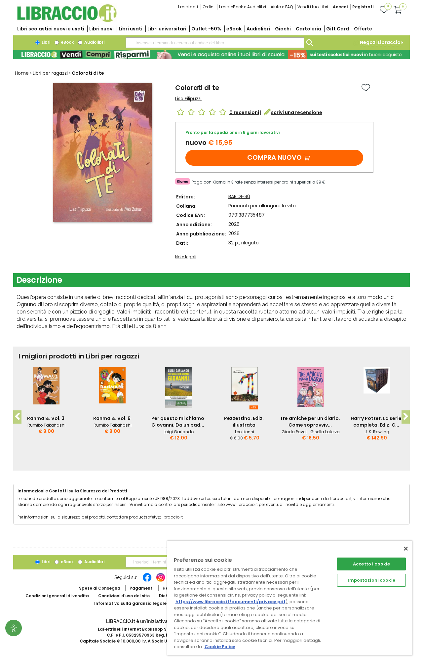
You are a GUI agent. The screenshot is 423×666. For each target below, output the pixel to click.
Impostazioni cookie (371, 580)
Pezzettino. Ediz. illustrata (244, 421)
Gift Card (337, 28)
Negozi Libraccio (380, 42)
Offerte (363, 28)
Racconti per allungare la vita (262, 205)
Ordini (208, 7)
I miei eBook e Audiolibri (242, 7)
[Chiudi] (406, 549)
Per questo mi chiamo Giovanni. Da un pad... (177, 421)
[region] (289, 598)
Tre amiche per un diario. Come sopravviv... (310, 421)
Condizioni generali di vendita (57, 596)
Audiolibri (258, 28)
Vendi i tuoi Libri (312, 7)
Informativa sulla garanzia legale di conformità (145, 603)
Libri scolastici (50, 28)
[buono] (211, 54)
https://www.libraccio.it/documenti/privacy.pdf (230, 602)
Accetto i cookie (371, 564)
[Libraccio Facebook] (147, 580)
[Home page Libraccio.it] (67, 20)
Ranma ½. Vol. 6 (112, 418)
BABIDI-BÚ (239, 196)
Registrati (362, 7)
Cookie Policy (220, 647)
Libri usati (130, 28)
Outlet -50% (206, 28)
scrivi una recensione (296, 112)
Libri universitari (166, 28)
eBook (234, 28)
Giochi (283, 28)
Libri (45, 42)
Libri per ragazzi (50, 73)
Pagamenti (141, 588)
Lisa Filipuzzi (188, 98)
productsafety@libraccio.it (156, 517)
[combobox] (215, 42)
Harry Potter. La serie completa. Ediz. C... (376, 421)
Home (22, 73)
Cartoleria (308, 28)
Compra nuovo (274, 157)
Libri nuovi (101, 28)
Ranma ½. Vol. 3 (45, 418)
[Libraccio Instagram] (160, 580)
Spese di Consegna (99, 588)
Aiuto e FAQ (282, 7)
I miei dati (188, 7)
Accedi (340, 7)
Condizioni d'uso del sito (124, 596)
